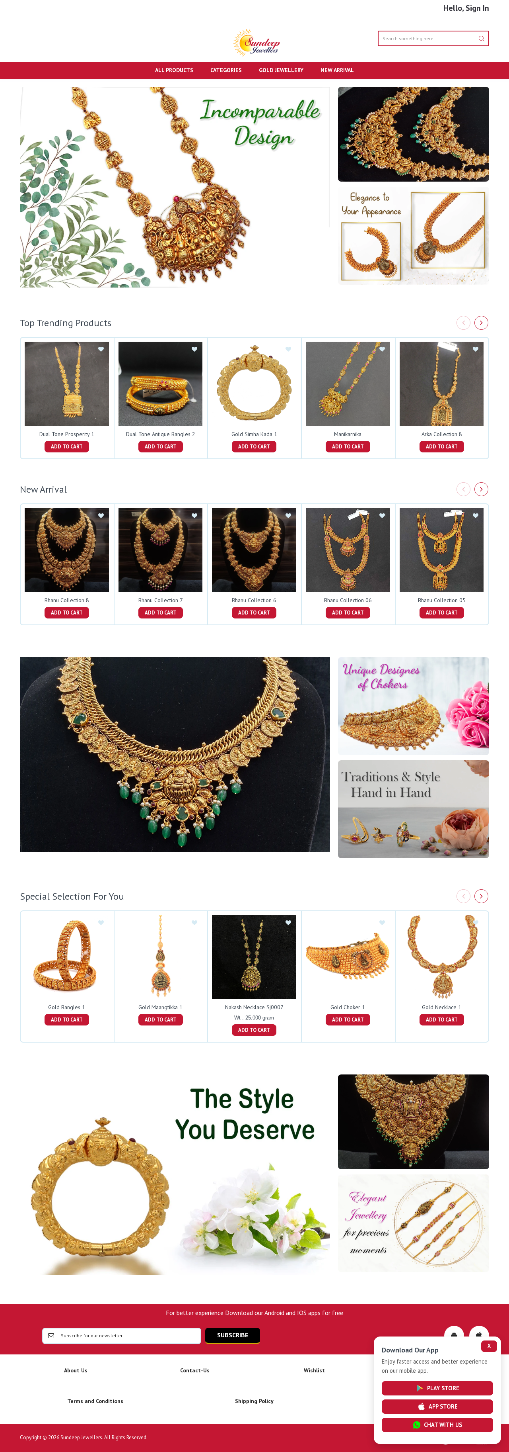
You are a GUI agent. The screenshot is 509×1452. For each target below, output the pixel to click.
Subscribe (232, 1335)
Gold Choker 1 (347, 1007)
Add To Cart (67, 446)
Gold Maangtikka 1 (160, 1007)
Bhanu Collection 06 (348, 600)
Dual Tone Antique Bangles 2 (160, 434)
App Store (443, 1406)
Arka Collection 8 (442, 434)
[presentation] (463, 323)
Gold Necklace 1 (441, 1007)
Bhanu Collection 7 (160, 600)
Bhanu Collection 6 (254, 600)
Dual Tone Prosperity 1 (66, 434)
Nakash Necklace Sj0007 (254, 1007)
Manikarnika (347, 434)
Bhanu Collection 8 (67, 600)
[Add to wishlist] (101, 350)
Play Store (443, 1388)
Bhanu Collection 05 (442, 600)
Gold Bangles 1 (66, 1007)
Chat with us (443, 1425)
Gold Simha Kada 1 (254, 434)
